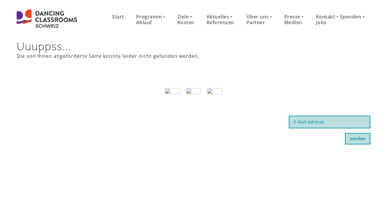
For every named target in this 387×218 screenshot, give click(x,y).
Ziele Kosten (185, 19)
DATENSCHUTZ (268, 156)
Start (118, 16)
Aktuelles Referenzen (220, 19)
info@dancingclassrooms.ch (53, 125)
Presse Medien (294, 19)
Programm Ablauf (150, 19)
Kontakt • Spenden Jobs (340, 19)
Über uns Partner (259, 19)
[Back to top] (367, 199)
